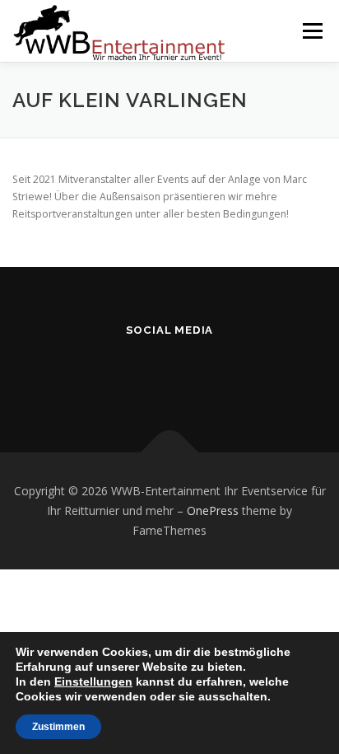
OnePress (213, 510)
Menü (311, 31)
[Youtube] (210, 374)
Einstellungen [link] (93, 681)
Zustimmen (58, 727)
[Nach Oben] (170, 453)
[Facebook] (129, 374)
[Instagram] (169, 374)
